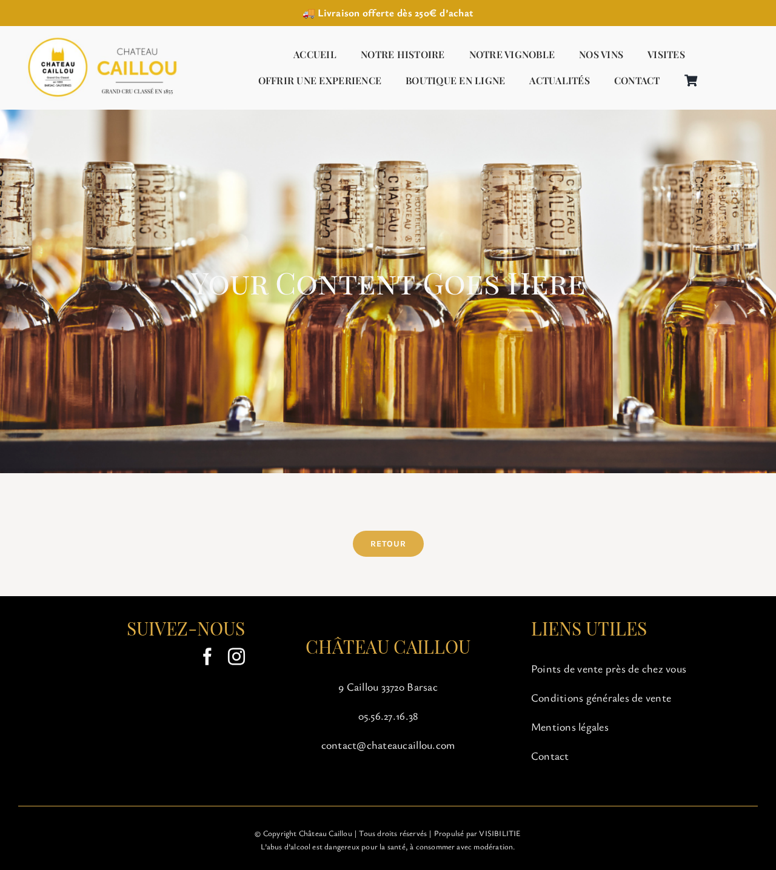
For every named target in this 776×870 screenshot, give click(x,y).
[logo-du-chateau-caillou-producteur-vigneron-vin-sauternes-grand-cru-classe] (99, 39)
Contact (550, 755)
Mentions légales (570, 726)
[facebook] (207, 656)
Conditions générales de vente (601, 697)
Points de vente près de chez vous (608, 668)
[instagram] (236, 656)
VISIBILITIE (500, 833)
